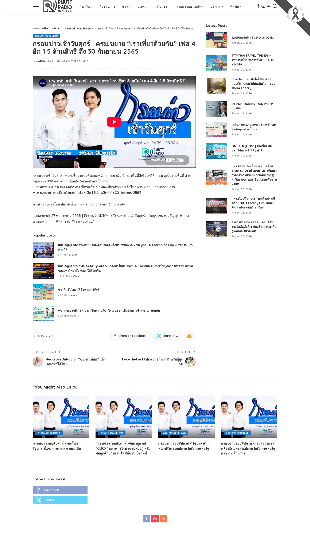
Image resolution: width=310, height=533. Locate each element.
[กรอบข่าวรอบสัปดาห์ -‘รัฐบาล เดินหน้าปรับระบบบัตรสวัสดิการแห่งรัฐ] (186, 417)
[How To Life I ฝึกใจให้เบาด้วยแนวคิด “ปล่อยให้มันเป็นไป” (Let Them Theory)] (216, 86)
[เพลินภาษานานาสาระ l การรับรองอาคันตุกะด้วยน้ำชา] (216, 130)
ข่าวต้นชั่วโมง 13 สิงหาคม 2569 (78, 289)
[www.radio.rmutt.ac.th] (57, 6)
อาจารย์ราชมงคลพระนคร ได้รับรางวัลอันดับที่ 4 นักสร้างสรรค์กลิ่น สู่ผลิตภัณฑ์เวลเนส (254, 226)
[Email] (189, 336)
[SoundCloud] (268, 6)
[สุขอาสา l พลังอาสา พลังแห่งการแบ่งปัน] (216, 109)
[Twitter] (60, 500)
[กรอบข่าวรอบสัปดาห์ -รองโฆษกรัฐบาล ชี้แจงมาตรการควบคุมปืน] (61, 417)
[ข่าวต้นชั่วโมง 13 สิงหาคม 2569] (43, 292)
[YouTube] (263, 6)
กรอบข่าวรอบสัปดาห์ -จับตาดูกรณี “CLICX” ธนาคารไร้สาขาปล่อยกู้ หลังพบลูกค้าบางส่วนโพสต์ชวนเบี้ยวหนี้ (123, 448)
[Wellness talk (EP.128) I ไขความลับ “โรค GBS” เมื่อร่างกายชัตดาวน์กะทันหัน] (43, 313)
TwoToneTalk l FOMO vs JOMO (253, 37)
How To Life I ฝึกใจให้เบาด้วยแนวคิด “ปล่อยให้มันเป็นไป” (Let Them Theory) (253, 83)
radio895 (39, 61)
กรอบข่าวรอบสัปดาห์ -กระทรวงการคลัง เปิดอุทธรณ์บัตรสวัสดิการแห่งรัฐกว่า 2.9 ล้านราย (248, 448)
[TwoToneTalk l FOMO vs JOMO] (216, 40)
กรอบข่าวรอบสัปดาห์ (46, 35)
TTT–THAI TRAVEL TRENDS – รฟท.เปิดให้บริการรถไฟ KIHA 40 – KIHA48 (254, 60)
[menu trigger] (38, 6)
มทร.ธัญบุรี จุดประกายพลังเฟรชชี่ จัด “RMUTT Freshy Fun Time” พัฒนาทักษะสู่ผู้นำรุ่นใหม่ (253, 203)
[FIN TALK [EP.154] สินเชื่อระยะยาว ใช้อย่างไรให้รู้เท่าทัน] (216, 151)
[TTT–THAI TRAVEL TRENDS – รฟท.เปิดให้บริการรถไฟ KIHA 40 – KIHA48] (216, 63)
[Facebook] (258, 6)
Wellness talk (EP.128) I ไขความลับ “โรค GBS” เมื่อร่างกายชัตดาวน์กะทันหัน (109, 311)
